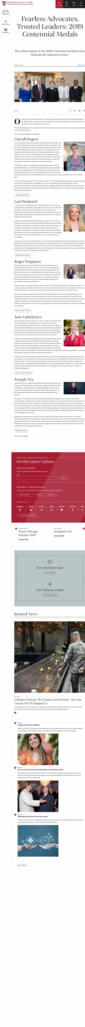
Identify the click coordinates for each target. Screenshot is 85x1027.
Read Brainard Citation (23, 255)
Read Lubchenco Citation (23, 373)
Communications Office (27, 515)
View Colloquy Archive (50, 595)
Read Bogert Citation (22, 195)
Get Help (59, 5)
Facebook (70, 110)
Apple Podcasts (25, 495)
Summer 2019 (23, 539)
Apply (66, 5)
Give (73, 5)
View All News (22, 865)
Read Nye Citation (21, 430)
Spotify (38, 495)
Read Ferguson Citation (23, 310)
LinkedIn (79, 110)
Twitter (74, 110)
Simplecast (51, 495)
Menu (81, 5)
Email (18, 475)
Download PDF (50, 572)
